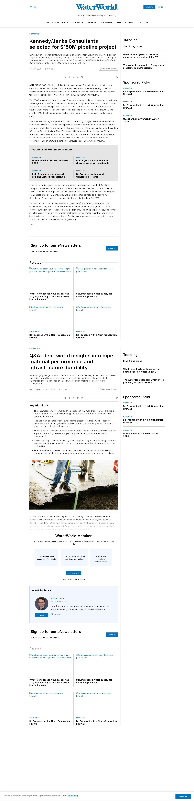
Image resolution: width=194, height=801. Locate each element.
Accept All (183, 796)
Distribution (34, 34)
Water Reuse (106, 22)
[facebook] (65, 77)
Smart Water (142, 22)
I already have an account (73, 579)
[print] (117, 77)
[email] (81, 77)
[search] (35, 7)
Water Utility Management (85, 22)
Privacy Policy (73, 796)
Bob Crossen (35, 389)
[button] (31, 7)
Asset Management (124, 22)
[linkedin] (69, 77)
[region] (97, 796)
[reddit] (77, 77)
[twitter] (73, 77)
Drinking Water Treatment (58, 22)
